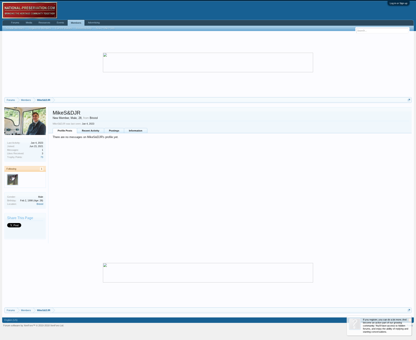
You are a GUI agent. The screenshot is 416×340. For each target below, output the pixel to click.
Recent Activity (90, 130)
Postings (114, 130)
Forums (15, 22)
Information (135, 130)
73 (42, 157)
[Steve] (12, 180)
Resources (44, 22)
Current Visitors (63, 28)
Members (76, 22)
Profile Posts (65, 130)
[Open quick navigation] (409, 100)
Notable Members (15, 28)
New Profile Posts (105, 28)
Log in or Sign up (398, 3)
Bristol (40, 204)
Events (60, 22)
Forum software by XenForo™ (33, 325)
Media (29, 22)
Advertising (94, 22)
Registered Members (40, 28)
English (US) (11, 320)
